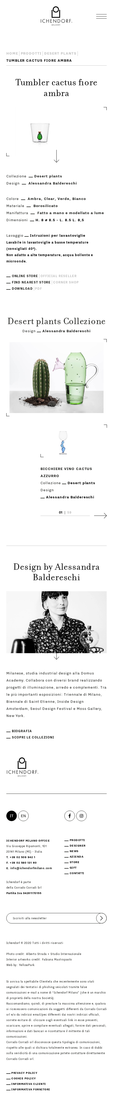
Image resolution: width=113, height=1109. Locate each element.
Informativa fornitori (30, 1089)
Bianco (79, 199)
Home (12, 53)
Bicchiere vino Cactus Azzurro (66, 472)
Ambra (34, 199)
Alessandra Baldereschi (52, 183)
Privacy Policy (24, 1073)
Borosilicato (45, 206)
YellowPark (27, 965)
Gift (73, 867)
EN (23, 816)
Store (75, 862)
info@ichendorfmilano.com (31, 868)
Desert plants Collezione (56, 322)
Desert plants (60, 53)
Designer (78, 845)
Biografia (22, 731)
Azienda (77, 856)
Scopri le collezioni (33, 737)
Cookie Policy (23, 1078)
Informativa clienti (28, 1084)
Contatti (77, 873)
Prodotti (31, 53)
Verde (63, 199)
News (74, 851)
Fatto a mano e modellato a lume (70, 213)
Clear (49, 199)
